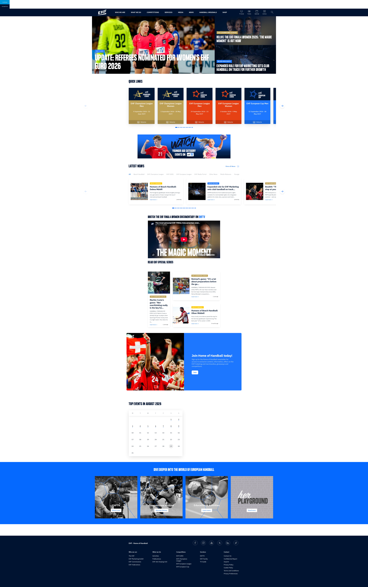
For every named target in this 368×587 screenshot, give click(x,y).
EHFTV (202, 217)
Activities (155, 556)
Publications (156, 559)
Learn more (207, 510)
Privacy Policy (228, 565)
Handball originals (208, 12)
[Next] (282, 105)
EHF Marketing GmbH (136, 559)
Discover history (161, 510)
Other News (213, 174)
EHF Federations (134, 565)
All (130, 174)
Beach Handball (139, 174)
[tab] (171, 419)
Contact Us (227, 556)
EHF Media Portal (200, 174)
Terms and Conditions (231, 571)
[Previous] (85, 105)
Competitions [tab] (5, 6)
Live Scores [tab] (4, 2)
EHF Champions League (155, 174)
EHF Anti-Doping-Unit (159, 562)
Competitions (153, 12)
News (191, 12)
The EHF (131, 556)
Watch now (116, 510)
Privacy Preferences (231, 574)
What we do (136, 12)
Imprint (226, 562)
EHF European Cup (182, 567)
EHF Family (204, 559)
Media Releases (225, 174)
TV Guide (203, 562)
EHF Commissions (135, 562)
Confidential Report (230, 559)
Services (168, 12)
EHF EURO (170, 174)
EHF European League (184, 174)
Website (143, 122)
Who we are (120, 12)
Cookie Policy (228, 568)
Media (180, 12)
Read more (252, 510)
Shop (225, 12)
